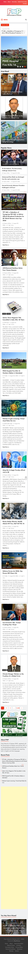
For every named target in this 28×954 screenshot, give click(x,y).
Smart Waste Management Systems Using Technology (13, 117)
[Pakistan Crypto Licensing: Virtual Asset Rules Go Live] (14, 408)
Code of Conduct (18, 943)
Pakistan (9, 367)
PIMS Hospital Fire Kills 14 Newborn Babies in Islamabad (12, 372)
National (5, 159)
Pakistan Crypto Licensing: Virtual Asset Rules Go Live (13, 420)
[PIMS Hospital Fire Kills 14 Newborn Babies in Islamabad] (14, 360)
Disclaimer (19, 949)
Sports (8, 57)
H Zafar (6, 376)
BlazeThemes (17, 941)
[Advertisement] (14, 848)
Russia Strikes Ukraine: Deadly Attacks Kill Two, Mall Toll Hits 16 (13, 522)
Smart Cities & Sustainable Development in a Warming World (13, 141)
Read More (5, 245)
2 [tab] (20, 67)
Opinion (9, 670)
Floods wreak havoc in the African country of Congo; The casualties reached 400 (14, 928)
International (13, 923)
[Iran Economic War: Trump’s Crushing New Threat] (14, 612)
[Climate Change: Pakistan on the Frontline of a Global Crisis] (14, 663)
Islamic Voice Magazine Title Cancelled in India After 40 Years (13, 319)
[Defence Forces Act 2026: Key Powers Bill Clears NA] (14, 560)
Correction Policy (9, 947)
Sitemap (11, 951)
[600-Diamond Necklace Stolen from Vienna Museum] (14, 257)
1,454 (17, 708)
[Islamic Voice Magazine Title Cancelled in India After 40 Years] (14, 307)
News (4, 57)
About (9, 1)
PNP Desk (6, 322)
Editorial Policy (11, 945)
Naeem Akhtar (6, 173)
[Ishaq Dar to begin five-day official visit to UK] (14, 459)
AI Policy (18, 945)
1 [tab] (18, 67)
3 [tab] (23, 67)
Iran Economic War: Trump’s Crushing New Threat (12, 624)
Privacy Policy (19, 947)
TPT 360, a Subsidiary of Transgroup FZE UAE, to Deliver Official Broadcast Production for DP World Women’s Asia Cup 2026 (13, 216)
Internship (14, 1)
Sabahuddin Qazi (8, 423)
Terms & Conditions (10, 949)
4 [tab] (25, 67)
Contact (25, 3)
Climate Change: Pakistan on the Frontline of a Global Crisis (12, 93)
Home (5, 1)
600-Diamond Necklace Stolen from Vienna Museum (13, 269)
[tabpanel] (14, 52)
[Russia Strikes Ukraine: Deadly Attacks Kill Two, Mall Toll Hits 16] (14, 511)
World (8, 264)
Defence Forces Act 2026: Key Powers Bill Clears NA (12, 572)
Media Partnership (22, 1)
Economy (5, 415)
